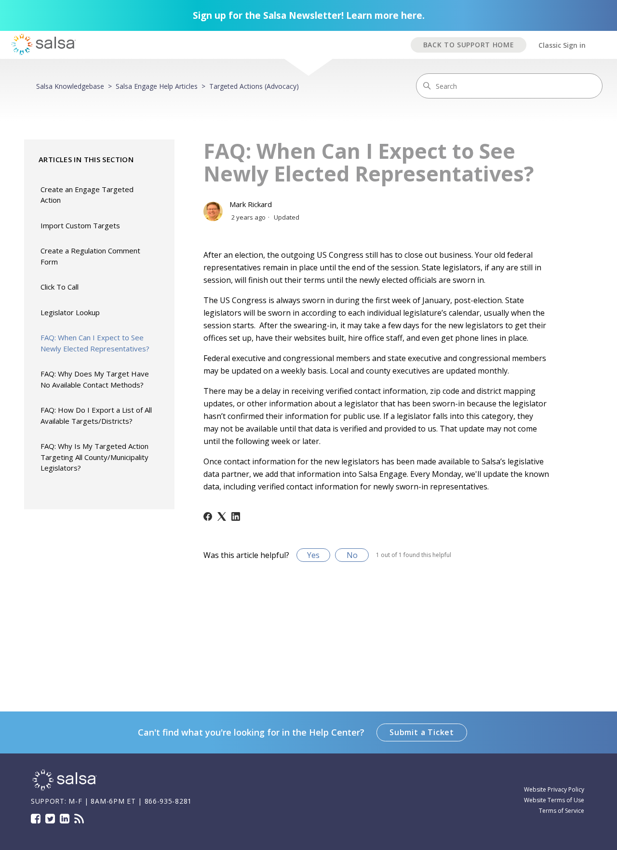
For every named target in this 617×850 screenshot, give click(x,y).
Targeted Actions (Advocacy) (254, 86)
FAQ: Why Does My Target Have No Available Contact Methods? (94, 379)
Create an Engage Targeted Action (87, 194)
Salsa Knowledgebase (70, 86)
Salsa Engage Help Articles (157, 86)
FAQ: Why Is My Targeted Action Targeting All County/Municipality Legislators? (94, 457)
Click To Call (59, 287)
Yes (313, 555)
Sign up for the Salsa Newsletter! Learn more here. (309, 15)
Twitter (50, 818)
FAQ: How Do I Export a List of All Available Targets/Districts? (96, 415)
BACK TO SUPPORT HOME (468, 44)
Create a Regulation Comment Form (90, 256)
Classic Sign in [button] (562, 45)
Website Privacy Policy (554, 789)
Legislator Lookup (70, 312)
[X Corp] (221, 516)
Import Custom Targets (80, 225)
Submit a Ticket (421, 732)
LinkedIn (64, 818)
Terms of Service (561, 811)
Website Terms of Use (554, 800)
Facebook (35, 818)
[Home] (64, 789)
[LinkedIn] (235, 516)
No (352, 555)
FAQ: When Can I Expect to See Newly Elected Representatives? (94, 343)
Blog (79, 818)
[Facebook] (207, 516)
